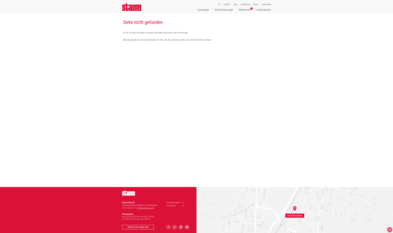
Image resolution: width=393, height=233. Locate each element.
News (256, 4)
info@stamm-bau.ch (145, 208)
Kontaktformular (173, 202)
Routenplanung (294, 215)
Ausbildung (245, 4)
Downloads (266, 4)
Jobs (235, 4)
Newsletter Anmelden (138, 227)
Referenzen (245, 9)
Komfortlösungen (224, 9)
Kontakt (226, 4)
